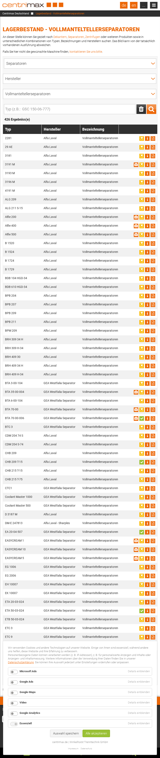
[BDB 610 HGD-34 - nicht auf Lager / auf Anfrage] (141, 287)
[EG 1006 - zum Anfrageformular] (153, 567)
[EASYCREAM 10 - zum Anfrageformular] (153, 549)
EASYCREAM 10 (15, 549)
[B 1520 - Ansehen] (147, 243)
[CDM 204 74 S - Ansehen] (147, 436)
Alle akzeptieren (96, 733)
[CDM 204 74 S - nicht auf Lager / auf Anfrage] (141, 436)
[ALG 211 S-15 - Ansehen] (147, 208)
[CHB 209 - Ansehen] (147, 453)
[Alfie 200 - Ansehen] (147, 217)
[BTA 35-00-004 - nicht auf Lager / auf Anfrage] (141, 392)
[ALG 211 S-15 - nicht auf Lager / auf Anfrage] (141, 208)
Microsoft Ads (28, 671)
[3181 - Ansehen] (147, 156)
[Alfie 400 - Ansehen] (147, 226)
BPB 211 (10, 321)
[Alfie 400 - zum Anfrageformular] (153, 226)
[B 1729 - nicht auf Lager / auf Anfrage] (141, 269)
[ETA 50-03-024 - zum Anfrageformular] (153, 611)
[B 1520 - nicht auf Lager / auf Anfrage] (141, 243)
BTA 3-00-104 (13, 383)
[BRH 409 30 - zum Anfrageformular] (153, 357)
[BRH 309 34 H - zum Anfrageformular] (153, 339)
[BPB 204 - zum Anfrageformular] (153, 296)
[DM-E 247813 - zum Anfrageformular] (153, 523)
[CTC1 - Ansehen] (147, 488)
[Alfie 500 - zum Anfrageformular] (153, 234)
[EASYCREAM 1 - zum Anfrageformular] (153, 541)
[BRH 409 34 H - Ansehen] (147, 366)
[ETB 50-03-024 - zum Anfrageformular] (153, 619)
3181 (8, 155)
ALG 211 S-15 (14, 208)
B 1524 (9, 251)
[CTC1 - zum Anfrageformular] (153, 488)
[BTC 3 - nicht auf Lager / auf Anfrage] (141, 427)
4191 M (10, 190)
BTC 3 (9, 426)
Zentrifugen (92, 37)
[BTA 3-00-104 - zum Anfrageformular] (153, 383)
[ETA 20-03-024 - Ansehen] (147, 602)
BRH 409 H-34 (14, 374)
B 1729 (9, 269)
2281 (8, 138)
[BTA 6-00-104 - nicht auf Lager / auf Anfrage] (141, 401)
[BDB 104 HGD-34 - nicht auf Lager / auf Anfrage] (141, 278)
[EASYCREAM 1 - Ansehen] (147, 541)
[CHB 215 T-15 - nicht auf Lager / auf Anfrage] (141, 471)
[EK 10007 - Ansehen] (147, 593)
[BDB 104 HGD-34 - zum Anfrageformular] (153, 278)
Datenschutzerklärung (21, 662)
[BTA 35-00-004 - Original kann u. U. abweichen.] (136, 392)
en (134, 5)
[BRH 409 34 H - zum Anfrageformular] (153, 366)
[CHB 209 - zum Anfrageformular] (153, 453)
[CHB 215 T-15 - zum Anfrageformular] (153, 471)
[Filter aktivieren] (151, 109)
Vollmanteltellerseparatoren (100, 138)
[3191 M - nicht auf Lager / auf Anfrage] (141, 164)
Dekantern (60, 37)
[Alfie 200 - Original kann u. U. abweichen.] (136, 217)
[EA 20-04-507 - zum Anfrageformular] (153, 532)
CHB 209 (10, 453)
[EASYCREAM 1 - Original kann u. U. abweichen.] (136, 541)
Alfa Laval (50, 138)
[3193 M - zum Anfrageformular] (153, 173)
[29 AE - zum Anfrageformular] (153, 147)
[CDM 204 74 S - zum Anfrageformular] (153, 436)
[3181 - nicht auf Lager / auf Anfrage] (141, 156)
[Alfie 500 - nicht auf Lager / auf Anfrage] (141, 234)
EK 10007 (11, 593)
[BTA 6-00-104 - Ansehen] (147, 401)
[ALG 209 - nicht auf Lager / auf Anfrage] (141, 199)
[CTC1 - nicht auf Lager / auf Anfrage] (141, 488)
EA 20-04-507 (13, 531)
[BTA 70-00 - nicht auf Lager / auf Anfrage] (141, 409)
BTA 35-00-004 (14, 391)
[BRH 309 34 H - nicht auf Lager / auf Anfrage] (141, 339)
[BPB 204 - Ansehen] (147, 296)
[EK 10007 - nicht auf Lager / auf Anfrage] (141, 593)
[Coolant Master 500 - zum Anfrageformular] (153, 506)
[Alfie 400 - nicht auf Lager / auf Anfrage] (141, 226)
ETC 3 (8, 628)
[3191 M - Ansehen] (147, 164)
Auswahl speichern (66, 733)
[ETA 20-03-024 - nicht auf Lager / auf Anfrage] (141, 602)
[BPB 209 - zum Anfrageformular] (153, 313)
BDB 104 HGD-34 (16, 278)
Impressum (73, 748)
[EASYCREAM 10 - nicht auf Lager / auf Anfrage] (141, 549)
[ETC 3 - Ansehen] (147, 628)
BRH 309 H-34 (14, 348)
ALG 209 (10, 199)
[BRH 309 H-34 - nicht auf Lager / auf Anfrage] (141, 348)
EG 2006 (10, 575)
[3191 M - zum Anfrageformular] (153, 164)
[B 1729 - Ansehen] (147, 269)
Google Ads (26, 681)
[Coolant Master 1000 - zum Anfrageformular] (153, 497)
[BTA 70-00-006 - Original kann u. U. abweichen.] (136, 418)
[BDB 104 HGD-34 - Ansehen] (147, 278)
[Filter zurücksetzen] (141, 109)
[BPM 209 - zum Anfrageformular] (153, 331)
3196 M (10, 182)
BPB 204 (10, 295)
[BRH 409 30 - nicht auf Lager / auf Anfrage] (141, 357)
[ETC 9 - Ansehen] (147, 637)
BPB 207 (10, 304)
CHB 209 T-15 (13, 461)
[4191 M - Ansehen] (147, 191)
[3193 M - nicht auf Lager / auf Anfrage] (141, 173)
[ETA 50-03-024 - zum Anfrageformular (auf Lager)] (141, 611)
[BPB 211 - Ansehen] (147, 322)
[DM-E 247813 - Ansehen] (147, 523)
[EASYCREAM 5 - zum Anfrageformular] (153, 558)
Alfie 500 (10, 234)
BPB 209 (10, 313)
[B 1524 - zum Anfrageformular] (153, 252)
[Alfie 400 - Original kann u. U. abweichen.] (136, 226)
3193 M (10, 173)
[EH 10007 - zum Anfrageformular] (153, 584)
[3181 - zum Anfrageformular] (153, 156)
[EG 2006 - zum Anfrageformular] (153, 576)
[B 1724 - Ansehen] (147, 261)
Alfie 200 (10, 217)
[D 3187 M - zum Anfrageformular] (153, 514)
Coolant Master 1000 (18, 496)
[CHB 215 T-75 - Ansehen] (147, 479)
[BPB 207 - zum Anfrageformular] (153, 304)
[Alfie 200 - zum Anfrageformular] (153, 217)
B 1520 (9, 243)
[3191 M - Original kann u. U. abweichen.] (136, 164)
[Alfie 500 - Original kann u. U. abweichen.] (136, 234)
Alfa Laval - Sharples (57, 523)
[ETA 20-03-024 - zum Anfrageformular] (153, 602)
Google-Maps (28, 692)
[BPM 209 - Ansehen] (147, 331)
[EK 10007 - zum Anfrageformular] (153, 593)
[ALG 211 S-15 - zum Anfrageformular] (153, 208)
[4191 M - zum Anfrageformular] (153, 191)
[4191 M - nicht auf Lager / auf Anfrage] (141, 191)
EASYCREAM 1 (14, 540)
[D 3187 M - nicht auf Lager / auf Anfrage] (141, 514)
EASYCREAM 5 (14, 558)
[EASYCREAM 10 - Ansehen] (147, 549)
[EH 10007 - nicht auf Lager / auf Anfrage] (141, 584)
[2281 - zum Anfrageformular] (153, 138)
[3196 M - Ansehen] (147, 182)
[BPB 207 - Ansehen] (147, 304)
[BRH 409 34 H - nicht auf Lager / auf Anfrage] (141, 366)
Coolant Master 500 (18, 505)
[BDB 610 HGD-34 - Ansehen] (147, 287)
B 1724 (9, 260)
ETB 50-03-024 (14, 619)
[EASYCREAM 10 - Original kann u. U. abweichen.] (136, 549)
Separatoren (76, 37)
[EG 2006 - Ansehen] (147, 576)
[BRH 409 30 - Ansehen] (147, 357)
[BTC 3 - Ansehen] (147, 427)
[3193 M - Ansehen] (147, 173)
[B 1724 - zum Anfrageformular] (153, 261)
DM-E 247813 (13, 523)
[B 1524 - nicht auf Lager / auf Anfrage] (141, 252)
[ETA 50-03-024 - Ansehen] (147, 611)
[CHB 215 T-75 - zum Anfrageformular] (153, 479)
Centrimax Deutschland (15, 13)
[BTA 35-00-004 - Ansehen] (147, 392)
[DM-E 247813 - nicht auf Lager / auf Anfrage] (141, 523)
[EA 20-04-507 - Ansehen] (147, 532)
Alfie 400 (10, 225)
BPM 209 (11, 330)
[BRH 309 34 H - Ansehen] (147, 339)
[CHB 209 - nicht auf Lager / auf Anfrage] (141, 453)
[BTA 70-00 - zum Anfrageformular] (153, 409)
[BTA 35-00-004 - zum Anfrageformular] (153, 392)
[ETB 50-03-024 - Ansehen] (147, 619)
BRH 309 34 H (14, 339)
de (124, 5)
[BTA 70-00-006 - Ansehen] (147, 418)
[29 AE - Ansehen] (147, 147)
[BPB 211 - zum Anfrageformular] (153, 322)
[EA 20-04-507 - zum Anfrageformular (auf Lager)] (141, 532)
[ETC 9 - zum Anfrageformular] (153, 637)
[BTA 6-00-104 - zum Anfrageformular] (153, 401)
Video (23, 702)
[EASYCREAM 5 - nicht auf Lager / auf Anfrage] (141, 558)
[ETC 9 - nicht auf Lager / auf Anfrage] (141, 637)
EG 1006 (10, 566)
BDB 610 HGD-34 (16, 286)
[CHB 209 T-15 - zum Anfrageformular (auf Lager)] (141, 462)
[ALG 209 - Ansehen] (147, 199)
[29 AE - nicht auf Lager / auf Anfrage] (141, 147)
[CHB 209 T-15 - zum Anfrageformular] (153, 462)
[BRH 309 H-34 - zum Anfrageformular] (153, 348)
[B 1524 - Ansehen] (147, 252)
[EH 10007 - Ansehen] (147, 584)
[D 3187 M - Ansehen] (147, 514)
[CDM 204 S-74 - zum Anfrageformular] (153, 444)
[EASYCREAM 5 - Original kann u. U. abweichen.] (136, 558)
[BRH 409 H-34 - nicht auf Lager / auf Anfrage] (141, 374)
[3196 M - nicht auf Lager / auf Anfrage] (141, 182)
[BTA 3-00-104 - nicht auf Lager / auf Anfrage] (141, 383)
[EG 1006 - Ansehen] (147, 567)
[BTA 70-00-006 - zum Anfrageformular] (153, 418)
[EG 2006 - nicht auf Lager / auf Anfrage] (141, 576)
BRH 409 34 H (14, 365)
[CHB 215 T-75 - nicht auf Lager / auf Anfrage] (141, 479)
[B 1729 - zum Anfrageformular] (153, 269)
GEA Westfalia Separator (59, 383)
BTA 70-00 (11, 409)
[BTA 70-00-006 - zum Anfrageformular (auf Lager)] (141, 418)
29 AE (8, 147)
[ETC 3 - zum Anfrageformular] (153, 628)
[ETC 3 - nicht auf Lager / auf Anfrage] (141, 628)
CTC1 (8, 488)
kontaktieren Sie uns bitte (86, 51)
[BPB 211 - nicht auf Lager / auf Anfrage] (141, 322)
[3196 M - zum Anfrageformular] (153, 182)
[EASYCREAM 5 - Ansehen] (147, 558)
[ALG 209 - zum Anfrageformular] (153, 199)
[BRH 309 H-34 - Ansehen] (147, 348)
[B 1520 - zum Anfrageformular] (153, 243)
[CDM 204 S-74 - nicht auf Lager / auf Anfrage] (141, 444)
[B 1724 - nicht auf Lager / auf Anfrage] (141, 261)
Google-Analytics (30, 712)
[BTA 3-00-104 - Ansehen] (147, 383)
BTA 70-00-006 (14, 418)
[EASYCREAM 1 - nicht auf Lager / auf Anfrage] (141, 541)
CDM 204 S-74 (14, 444)
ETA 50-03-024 (14, 610)
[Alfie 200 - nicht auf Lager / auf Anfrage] (141, 217)
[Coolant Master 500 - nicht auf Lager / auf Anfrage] (141, 506)
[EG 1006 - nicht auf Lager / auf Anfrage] (141, 567)
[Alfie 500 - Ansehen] (147, 234)
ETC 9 (8, 636)
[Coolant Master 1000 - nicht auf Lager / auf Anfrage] (141, 497)
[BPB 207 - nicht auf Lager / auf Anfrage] (141, 304)
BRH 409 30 (12, 356)
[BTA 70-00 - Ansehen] (147, 409)
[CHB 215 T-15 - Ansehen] (147, 471)
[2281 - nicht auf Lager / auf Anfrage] (141, 138)
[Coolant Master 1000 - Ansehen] (147, 497)
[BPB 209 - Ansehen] (147, 313)
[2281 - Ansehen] (147, 138)
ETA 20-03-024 (14, 601)
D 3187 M (11, 514)
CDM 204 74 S (14, 435)
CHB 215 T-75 (13, 479)
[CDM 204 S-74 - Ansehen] (147, 444)
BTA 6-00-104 (13, 400)
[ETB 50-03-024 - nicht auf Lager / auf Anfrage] (141, 619)
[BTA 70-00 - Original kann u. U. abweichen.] (136, 409)
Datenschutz (86, 748)
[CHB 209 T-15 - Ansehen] (147, 462)
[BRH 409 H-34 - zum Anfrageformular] (153, 374)
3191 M (10, 164)
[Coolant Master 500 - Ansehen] (147, 506)
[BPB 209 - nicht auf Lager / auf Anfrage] (141, 313)
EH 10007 (11, 584)
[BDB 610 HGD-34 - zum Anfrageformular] (153, 287)
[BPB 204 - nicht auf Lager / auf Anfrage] (141, 296)
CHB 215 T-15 (13, 470)
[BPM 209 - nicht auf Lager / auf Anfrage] (141, 331)
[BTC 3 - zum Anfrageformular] (153, 427)
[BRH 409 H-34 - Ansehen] (147, 374)
